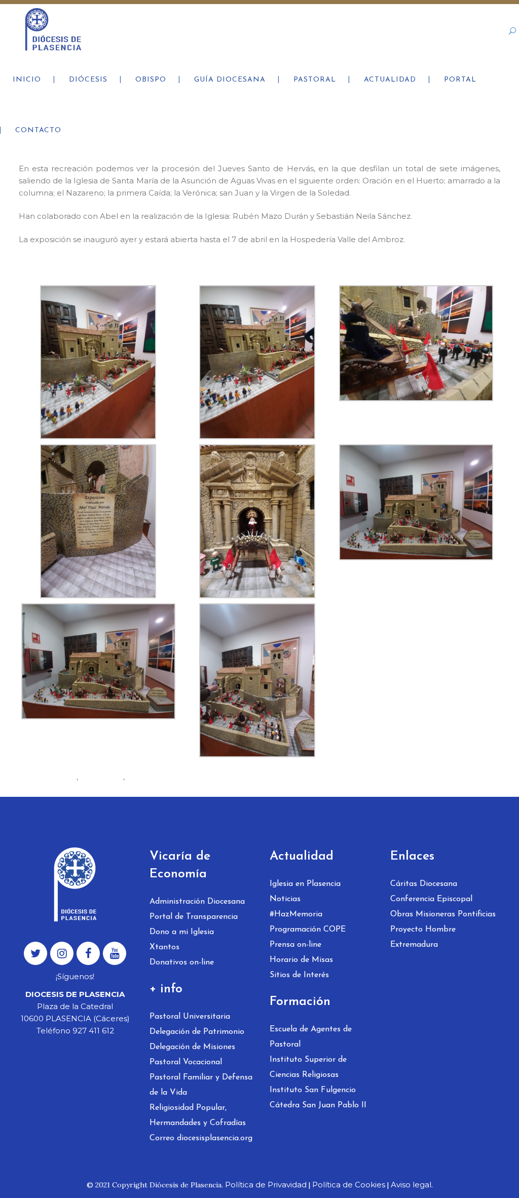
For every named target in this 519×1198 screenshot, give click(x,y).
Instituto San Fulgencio (313, 1090)
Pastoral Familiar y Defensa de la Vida (201, 1085)
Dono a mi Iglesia (182, 932)
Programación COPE (308, 929)
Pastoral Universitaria (190, 1017)
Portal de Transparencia (194, 917)
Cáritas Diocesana (423, 884)
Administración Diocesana (197, 902)
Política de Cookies (348, 1184)
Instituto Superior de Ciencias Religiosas (308, 1067)
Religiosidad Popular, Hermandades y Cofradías (198, 1115)
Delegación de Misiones (192, 1047)
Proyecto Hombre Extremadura (423, 937)
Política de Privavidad (266, 1184)
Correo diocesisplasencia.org (201, 1138)
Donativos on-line (182, 962)
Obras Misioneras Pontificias (443, 914)
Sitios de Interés (299, 975)
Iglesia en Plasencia (305, 884)
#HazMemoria (296, 914)
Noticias (285, 899)
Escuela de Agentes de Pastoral (311, 1037)
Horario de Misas (301, 960)
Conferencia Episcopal (431, 899)
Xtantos (164, 947)
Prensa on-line (295, 945)
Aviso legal (411, 1184)
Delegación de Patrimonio (197, 1032)
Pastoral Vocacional (186, 1062)
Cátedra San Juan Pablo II (318, 1105)
